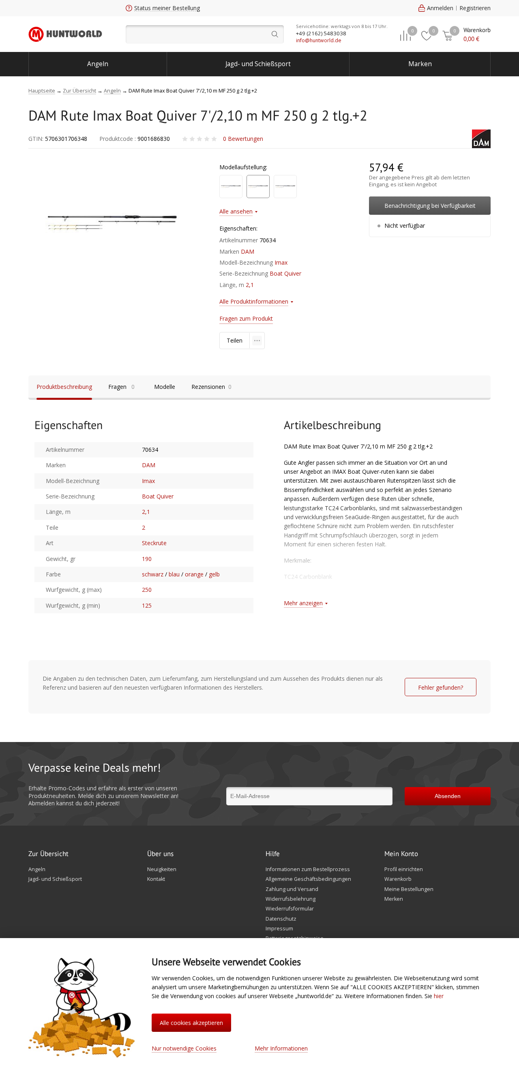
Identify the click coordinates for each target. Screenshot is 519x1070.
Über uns (160, 854)
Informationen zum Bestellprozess (308, 869)
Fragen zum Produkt (246, 318)
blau (174, 574)
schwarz (152, 574)
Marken (420, 64)
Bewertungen (243, 138)
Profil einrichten (403, 869)
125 (147, 605)
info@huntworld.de (318, 40)
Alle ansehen (236, 211)
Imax (281, 262)
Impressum (279, 928)
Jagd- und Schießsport (258, 64)
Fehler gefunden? (440, 687)
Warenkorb (398, 879)
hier (439, 996)
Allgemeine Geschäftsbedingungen (308, 879)
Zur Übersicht (48, 854)
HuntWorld (65, 34)
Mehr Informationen (281, 1048)
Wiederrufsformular (290, 909)
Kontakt (156, 879)
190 (147, 559)
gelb (214, 574)
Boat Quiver (285, 273)
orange (194, 574)
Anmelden (440, 8)
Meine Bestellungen (408, 889)
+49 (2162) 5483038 (321, 33)
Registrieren (475, 8)
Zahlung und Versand (292, 889)
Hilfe (273, 854)
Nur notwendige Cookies (184, 1048)
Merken (393, 899)
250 (147, 589)
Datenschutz (281, 919)
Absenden (448, 796)
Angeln (97, 64)
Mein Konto (401, 854)
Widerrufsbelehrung (290, 899)
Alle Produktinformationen (253, 301)
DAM (247, 251)
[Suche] (205, 34)
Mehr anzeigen (303, 603)
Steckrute (154, 543)
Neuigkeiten (161, 869)
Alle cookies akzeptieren (191, 1023)
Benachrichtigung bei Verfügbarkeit (430, 205)
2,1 (250, 285)
